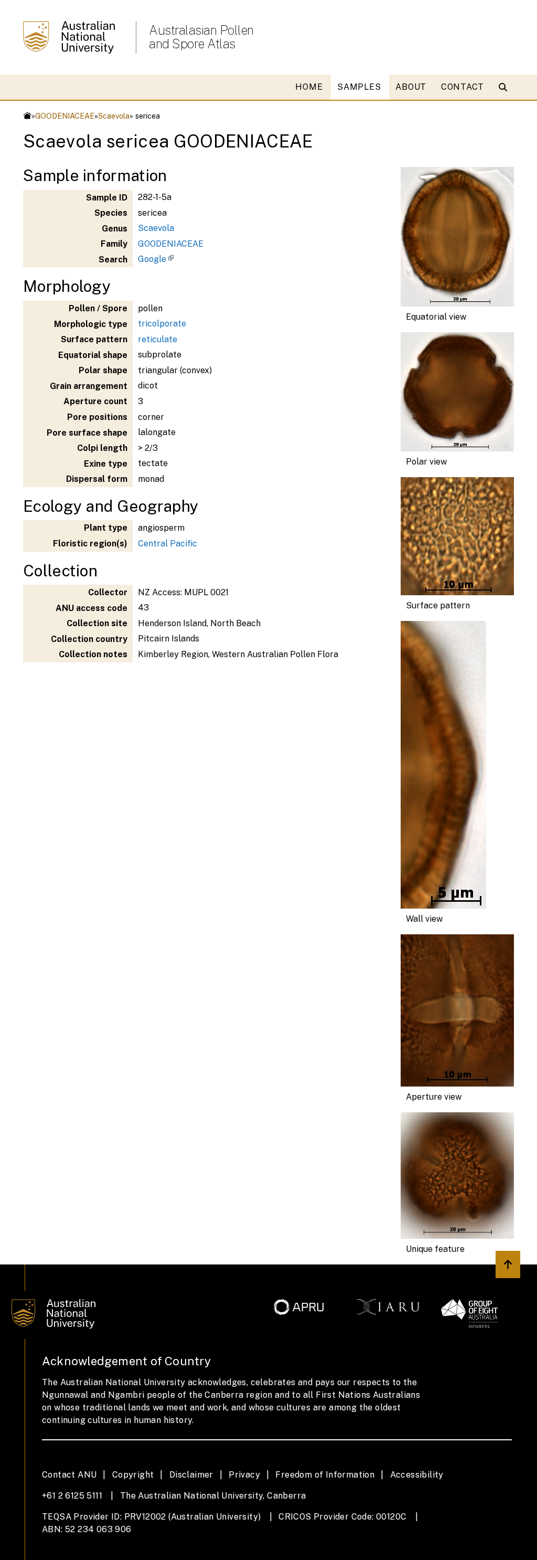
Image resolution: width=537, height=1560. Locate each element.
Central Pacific (167, 544)
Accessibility (417, 1475)
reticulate (157, 339)
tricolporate (162, 324)
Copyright (133, 1475)
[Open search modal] (505, 87)
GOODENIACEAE (64, 115)
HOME (309, 87)
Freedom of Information (324, 1475)
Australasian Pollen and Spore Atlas (201, 37)
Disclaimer (191, 1475)
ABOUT (410, 87)
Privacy (244, 1475)
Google (152, 259)
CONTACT (462, 87)
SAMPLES (359, 87)
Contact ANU (69, 1475)
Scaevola (114, 115)
